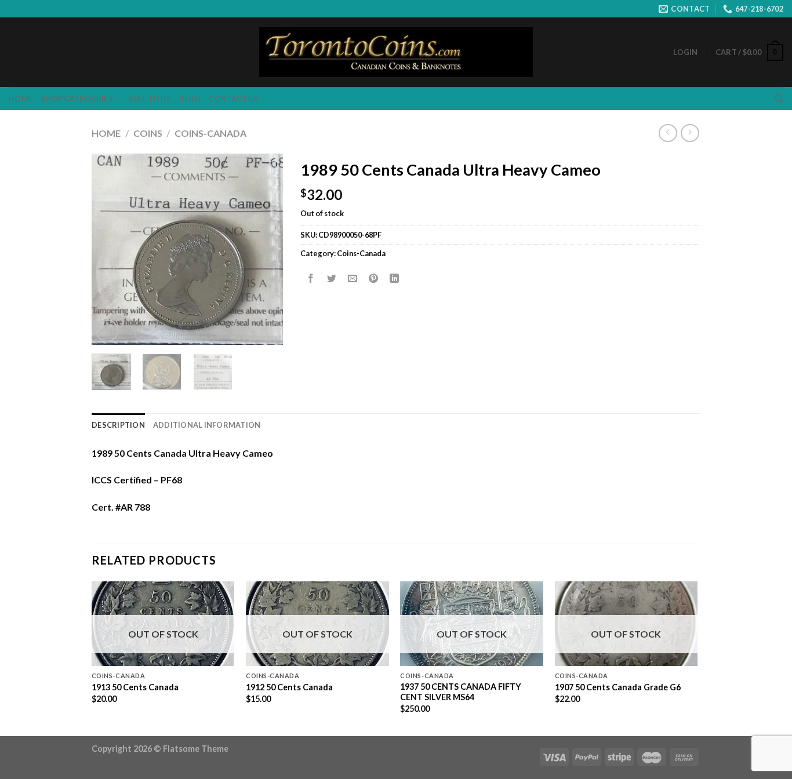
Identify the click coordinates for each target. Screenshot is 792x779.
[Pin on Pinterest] (373, 279)
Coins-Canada (210, 133)
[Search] (779, 99)
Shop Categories (77, 98)
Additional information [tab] (207, 424)
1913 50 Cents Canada (135, 687)
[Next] (264, 249)
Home (20, 98)
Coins (147, 133)
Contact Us (234, 98)
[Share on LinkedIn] (394, 279)
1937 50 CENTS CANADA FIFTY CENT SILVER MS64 (460, 692)
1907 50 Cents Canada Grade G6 (618, 687)
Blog (190, 98)
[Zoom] (107, 330)
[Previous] (110, 249)
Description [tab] (118, 424)
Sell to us (150, 98)
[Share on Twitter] (331, 279)
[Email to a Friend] (352, 279)
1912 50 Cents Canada (289, 687)
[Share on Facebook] (311, 279)
